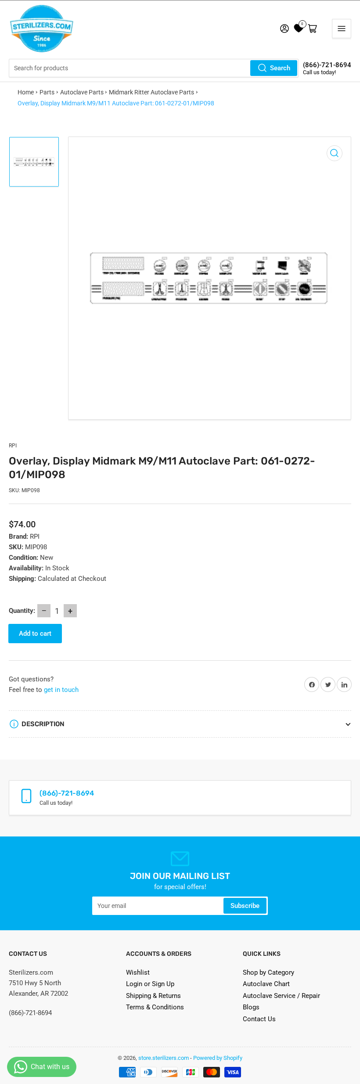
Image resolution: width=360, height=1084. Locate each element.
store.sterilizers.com (163, 1058)
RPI (13, 446)
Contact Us (259, 1019)
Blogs (251, 1007)
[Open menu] (341, 28)
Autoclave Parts (82, 92)
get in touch (61, 690)
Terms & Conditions (155, 1007)
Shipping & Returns (153, 996)
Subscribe (244, 906)
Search (280, 68)
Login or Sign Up (150, 984)
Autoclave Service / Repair (281, 996)
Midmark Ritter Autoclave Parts (151, 92)
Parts (47, 92)
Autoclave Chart (266, 984)
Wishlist (138, 972)
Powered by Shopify (217, 1058)
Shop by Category (268, 972)
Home (26, 92)
